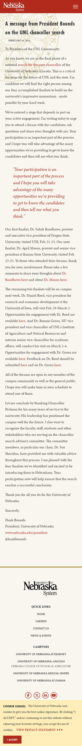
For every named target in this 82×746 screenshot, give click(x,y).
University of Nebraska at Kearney (41, 654)
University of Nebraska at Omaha (41, 680)
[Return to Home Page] (14, 6)
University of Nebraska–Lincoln (41, 661)
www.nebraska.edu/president (26, 532)
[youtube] (54, 695)
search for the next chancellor (39, 64)
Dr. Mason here (55, 279)
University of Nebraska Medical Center (41, 673)
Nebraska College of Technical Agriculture (41, 666)
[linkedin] (45, 695)
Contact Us (41, 628)
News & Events (41, 635)
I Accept (12, 739)
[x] (37, 695)
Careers (41, 621)
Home (41, 614)
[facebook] (28, 695)
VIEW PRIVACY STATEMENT (36, 730)
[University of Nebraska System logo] (41, 591)
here (22, 320)
